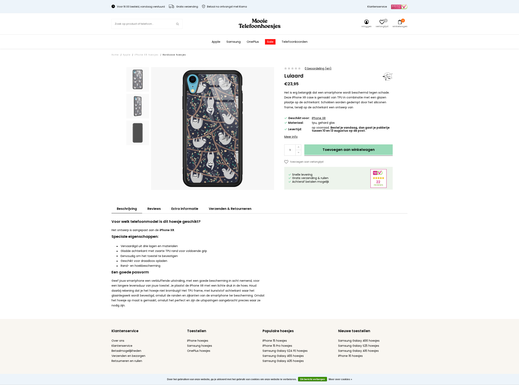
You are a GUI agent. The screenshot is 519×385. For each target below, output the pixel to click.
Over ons (118, 341)
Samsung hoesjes (199, 346)
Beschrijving (127, 208)
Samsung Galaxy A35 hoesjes (283, 361)
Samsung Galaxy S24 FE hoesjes (285, 351)
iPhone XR (319, 118)
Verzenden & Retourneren (230, 208)
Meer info (291, 137)
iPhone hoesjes (197, 341)
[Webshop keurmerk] (399, 6)
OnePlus (253, 42)
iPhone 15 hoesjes (275, 341)
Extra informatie (184, 208)
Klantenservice (377, 7)
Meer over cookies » (340, 379)
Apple (216, 42)
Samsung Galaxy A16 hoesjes (358, 351)
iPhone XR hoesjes (146, 54)
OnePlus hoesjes (198, 351)
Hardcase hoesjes (174, 54)
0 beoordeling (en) (318, 68)
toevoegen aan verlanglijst (307, 161)
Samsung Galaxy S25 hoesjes (358, 346)
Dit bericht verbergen (312, 379)
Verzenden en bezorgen (128, 356)
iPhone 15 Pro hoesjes (277, 346)
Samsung (233, 42)
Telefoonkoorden (295, 42)
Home (115, 54)
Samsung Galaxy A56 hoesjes (359, 341)
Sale (270, 41)
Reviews (154, 208)
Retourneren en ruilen (127, 361)
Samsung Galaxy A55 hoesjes (283, 356)
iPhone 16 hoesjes (350, 356)
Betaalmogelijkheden (126, 351)
